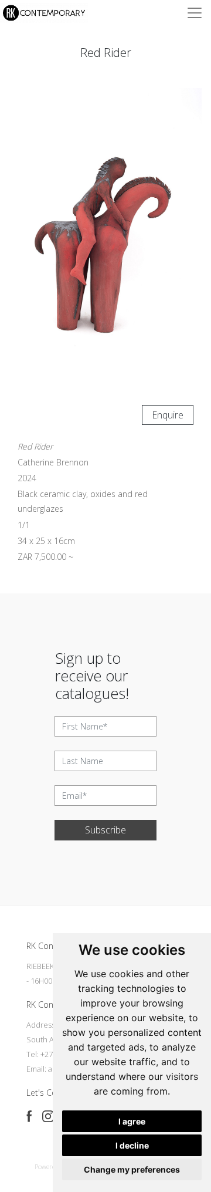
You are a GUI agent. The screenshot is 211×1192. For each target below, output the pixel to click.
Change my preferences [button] (132, 1169)
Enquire (167, 414)
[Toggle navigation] (194, 13)
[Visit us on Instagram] (48, 1116)
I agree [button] (131, 1121)
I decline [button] (132, 1145)
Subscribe (105, 829)
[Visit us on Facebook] (29, 1116)
